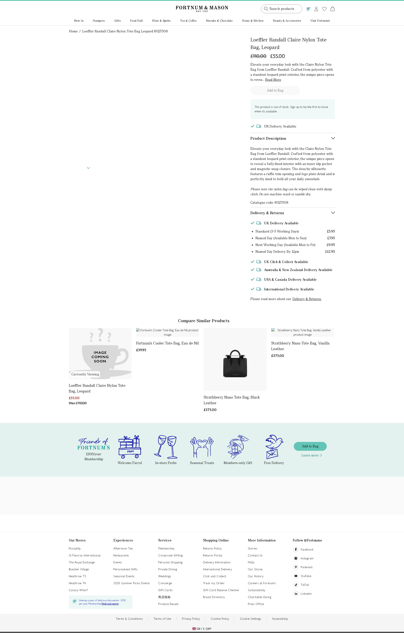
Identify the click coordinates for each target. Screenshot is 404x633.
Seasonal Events (123, 576)
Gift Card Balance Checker (221, 590)
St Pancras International (85, 555)
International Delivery (217, 569)
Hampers (99, 21)
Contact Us (255, 555)
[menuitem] (78, 21)
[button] (324, 4)
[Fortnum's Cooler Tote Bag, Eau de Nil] (167, 332)
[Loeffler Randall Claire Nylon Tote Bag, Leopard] (100, 353)
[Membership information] (308, 8)
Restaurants (121, 555)
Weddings (164, 576)
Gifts (117, 21)
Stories (252, 548)
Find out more (110, 603)
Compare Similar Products (203, 320)
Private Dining (167, 569)
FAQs (251, 562)
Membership (166, 548)
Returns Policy (212, 548)
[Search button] (266, 8)
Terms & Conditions (129, 619)
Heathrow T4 (77, 583)
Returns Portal (212, 555)
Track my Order (214, 583)
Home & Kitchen (252, 21)
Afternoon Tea (123, 548)
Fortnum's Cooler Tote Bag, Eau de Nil (167, 343)
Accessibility (280, 619)
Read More (273, 79)
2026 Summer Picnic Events (131, 583)
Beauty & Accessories (287, 21)
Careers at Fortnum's (262, 583)
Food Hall (136, 21)
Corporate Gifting (170, 555)
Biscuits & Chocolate (219, 21)
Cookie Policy (220, 619)
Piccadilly (75, 548)
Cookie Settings (250, 619)
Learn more (310, 455)
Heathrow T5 (77, 576)
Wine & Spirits (161, 21)
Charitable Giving (259, 597)
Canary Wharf (78, 590)
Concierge (165, 583)
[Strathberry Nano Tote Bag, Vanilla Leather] (302, 332)
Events (117, 562)
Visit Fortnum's (320, 21)
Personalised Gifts (125, 569)
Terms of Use (162, 619)
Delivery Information (216, 562)
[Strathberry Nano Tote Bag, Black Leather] (235, 359)
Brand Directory (214, 597)
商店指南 (164, 597)
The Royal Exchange (82, 562)
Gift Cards (165, 590)
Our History (256, 576)
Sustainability (256, 590)
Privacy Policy (191, 619)
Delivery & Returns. (307, 299)
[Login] (316, 8)
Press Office (256, 604)
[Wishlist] (324, 9)
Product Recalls (168, 604)
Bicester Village (79, 569)
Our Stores (255, 569)
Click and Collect (214, 576)
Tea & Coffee (188, 21)
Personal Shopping (170, 562)
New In (79, 21)
